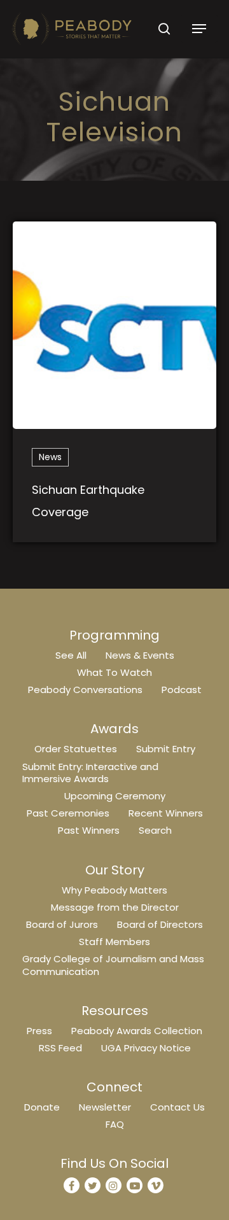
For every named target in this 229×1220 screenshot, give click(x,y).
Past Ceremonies (68, 813)
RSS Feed (60, 1048)
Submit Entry (165, 748)
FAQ (115, 1124)
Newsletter (105, 1107)
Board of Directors (160, 924)
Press (39, 1030)
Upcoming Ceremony (114, 796)
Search (155, 830)
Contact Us (177, 1107)
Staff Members (114, 941)
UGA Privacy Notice (146, 1048)
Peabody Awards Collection (136, 1030)
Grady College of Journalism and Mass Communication (113, 965)
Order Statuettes (75, 748)
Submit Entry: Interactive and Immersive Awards (90, 772)
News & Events (140, 655)
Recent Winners (165, 813)
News (50, 457)
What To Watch (114, 672)
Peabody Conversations (85, 689)
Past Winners (89, 830)
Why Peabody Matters (114, 890)
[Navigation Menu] (199, 28)
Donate (42, 1107)
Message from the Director (115, 907)
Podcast (182, 689)
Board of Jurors (62, 924)
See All (71, 655)
